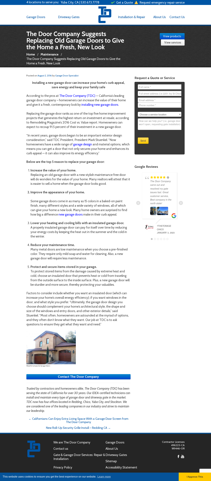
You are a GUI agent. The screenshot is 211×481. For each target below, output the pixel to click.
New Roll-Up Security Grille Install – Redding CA (78, 428)
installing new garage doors (99, 105)
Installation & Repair (131, 17)
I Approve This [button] (195, 476)
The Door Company (104, 15)
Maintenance (50, 54)
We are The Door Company (71, 442)
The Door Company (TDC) (77, 96)
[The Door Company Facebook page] (178, 456)
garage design (82, 144)
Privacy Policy (62, 467)
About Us (159, 17)
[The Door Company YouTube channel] (183, 456)
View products (172, 36)
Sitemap (111, 461)
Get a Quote (124, 2)
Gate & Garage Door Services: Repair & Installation (79, 457)
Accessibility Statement (121, 467)
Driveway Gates (68, 17)
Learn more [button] (104, 476)
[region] (52, 2)
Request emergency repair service (162, 2)
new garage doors (71, 214)
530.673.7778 (90, 2)
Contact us (60, 449)
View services (172, 42)
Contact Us (177, 17)
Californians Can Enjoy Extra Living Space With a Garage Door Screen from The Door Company (78, 420)
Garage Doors (35, 17)
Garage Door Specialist (66, 75)
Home (30, 54)
